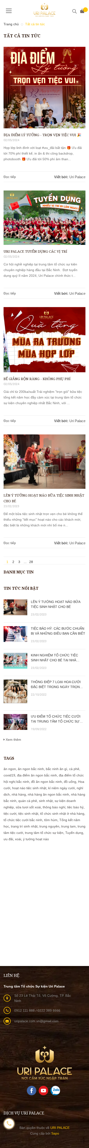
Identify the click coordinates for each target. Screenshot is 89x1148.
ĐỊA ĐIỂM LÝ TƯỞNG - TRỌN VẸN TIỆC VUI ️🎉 (42, 134)
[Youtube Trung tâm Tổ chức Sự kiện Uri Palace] (43, 1090)
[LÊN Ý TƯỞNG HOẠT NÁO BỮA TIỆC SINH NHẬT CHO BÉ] (15, 607)
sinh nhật (46, 801)
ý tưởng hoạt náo (36, 839)
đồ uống (70, 782)
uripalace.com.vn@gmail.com (36, 1021)
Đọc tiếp (10, 177)
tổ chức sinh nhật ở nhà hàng (62, 813)
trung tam (68, 826)
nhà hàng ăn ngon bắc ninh (48, 794)
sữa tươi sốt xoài (28, 807)
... (25, 561)
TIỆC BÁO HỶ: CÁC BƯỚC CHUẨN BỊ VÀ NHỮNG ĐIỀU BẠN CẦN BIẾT (58, 631)
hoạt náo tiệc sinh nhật (29, 788)
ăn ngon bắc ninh (31, 769)
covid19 (9, 775)
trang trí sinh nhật (24, 826)
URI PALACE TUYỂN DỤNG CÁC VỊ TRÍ (35, 251)
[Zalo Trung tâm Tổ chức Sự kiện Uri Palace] (55, 1090)
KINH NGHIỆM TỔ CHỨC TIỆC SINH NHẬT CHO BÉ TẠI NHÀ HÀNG (54, 658)
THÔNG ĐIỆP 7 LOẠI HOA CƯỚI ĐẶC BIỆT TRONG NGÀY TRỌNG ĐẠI (56, 684)
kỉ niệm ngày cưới (61, 788)
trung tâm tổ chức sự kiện (44, 833)
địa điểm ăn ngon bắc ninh (37, 775)
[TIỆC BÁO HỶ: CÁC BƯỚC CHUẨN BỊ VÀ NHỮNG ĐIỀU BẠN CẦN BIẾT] (15, 634)
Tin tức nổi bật (21, 588)
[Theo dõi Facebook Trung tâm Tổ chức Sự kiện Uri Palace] (31, 1090)
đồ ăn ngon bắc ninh (46, 782)
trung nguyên (49, 826)
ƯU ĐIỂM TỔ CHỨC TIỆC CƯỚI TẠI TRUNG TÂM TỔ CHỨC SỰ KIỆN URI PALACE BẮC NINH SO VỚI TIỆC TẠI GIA (56, 719)
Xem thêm (13, 739)
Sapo (55, 1133)
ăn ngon (10, 769)
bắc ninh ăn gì (56, 769)
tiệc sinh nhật (28, 813)
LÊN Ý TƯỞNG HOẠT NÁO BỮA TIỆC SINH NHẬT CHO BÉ (44, 498)
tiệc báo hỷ (75, 807)
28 (31, 561)
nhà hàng (19, 794)
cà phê (74, 769)
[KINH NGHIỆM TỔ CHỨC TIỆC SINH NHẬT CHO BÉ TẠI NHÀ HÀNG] (15, 661)
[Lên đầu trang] (79, 1095)
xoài (18, 839)
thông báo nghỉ (54, 807)
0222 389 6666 (48, 1010)
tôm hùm (50, 820)
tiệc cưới (10, 813)
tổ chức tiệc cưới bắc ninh (23, 820)
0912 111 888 (25, 1010)
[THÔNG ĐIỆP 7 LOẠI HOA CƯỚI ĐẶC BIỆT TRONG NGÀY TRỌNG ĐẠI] (15, 691)
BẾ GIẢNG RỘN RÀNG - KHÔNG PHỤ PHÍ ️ (37, 378)
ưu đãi (8, 839)
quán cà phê (27, 801)
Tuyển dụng (74, 833)
